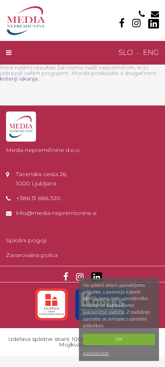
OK (119, 339)
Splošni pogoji (26, 240)
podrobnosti (96, 353)
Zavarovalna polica (32, 255)
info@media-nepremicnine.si (56, 213)
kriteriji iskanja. (19, 78)
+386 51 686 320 (38, 198)
